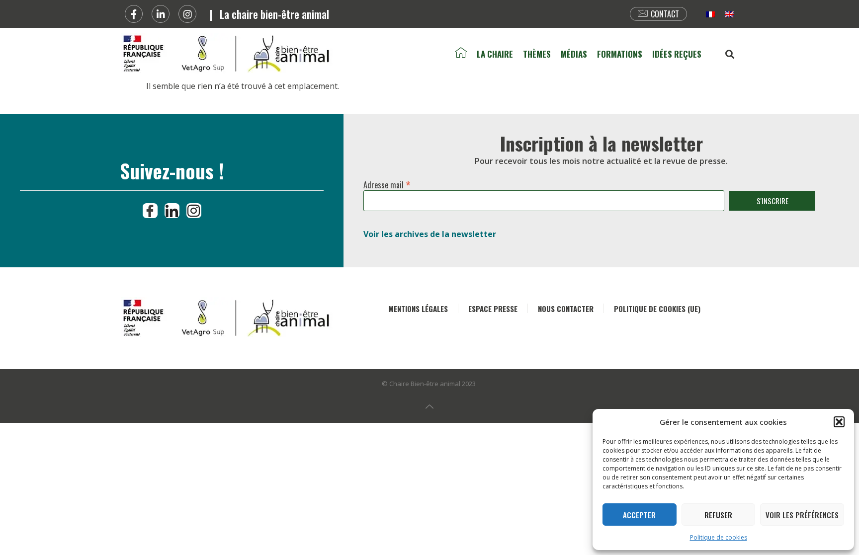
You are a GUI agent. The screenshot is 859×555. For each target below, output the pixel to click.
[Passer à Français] (710, 14)
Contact (665, 14)
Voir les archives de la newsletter (429, 234)
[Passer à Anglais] (729, 14)
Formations (619, 54)
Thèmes (537, 54)
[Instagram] (187, 14)
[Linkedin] (161, 14)
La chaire (495, 54)
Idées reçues (676, 54)
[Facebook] (134, 14)
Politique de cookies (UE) (657, 308)
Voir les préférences (802, 514)
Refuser (718, 514)
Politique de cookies (718, 537)
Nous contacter (566, 308)
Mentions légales (418, 308)
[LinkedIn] (172, 210)
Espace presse (492, 308)
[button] (839, 422)
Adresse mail (387, 183)
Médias (574, 54)
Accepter (639, 514)
